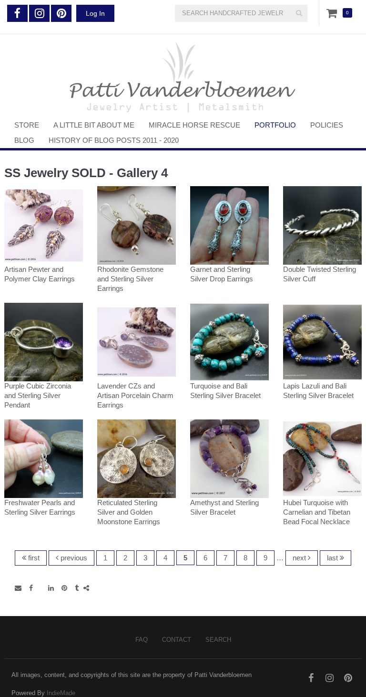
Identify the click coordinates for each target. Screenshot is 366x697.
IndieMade (61, 693)
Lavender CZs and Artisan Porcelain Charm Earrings (135, 395)
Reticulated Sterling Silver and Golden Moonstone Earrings (128, 512)
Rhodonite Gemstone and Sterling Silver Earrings (130, 278)
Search (218, 639)
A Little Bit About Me (93, 125)
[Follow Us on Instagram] (39, 13)
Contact (176, 639)
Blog (24, 140)
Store (26, 125)
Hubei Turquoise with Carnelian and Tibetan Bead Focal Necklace (316, 512)
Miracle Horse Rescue (194, 125)
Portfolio (275, 125)
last (333, 558)
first (33, 558)
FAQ (141, 639)
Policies (326, 125)
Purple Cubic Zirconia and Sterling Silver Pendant (37, 395)
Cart (333, 12)
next (300, 558)
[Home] (183, 76)
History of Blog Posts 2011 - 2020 (114, 140)
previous (73, 558)
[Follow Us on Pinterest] (61, 13)
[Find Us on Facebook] (17, 13)
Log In (95, 13)
